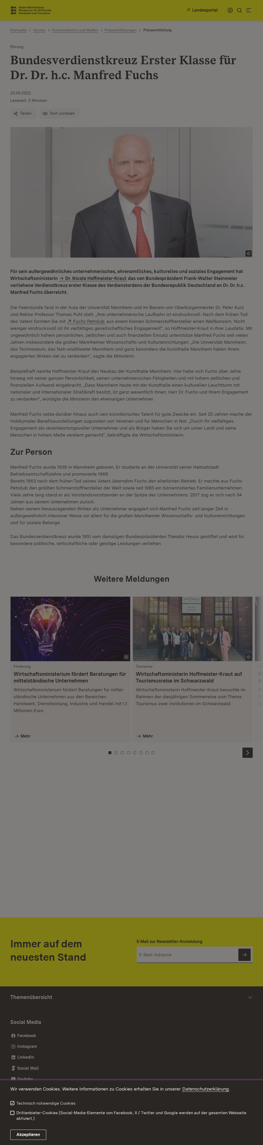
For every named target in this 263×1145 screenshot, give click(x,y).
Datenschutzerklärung (205, 1089)
